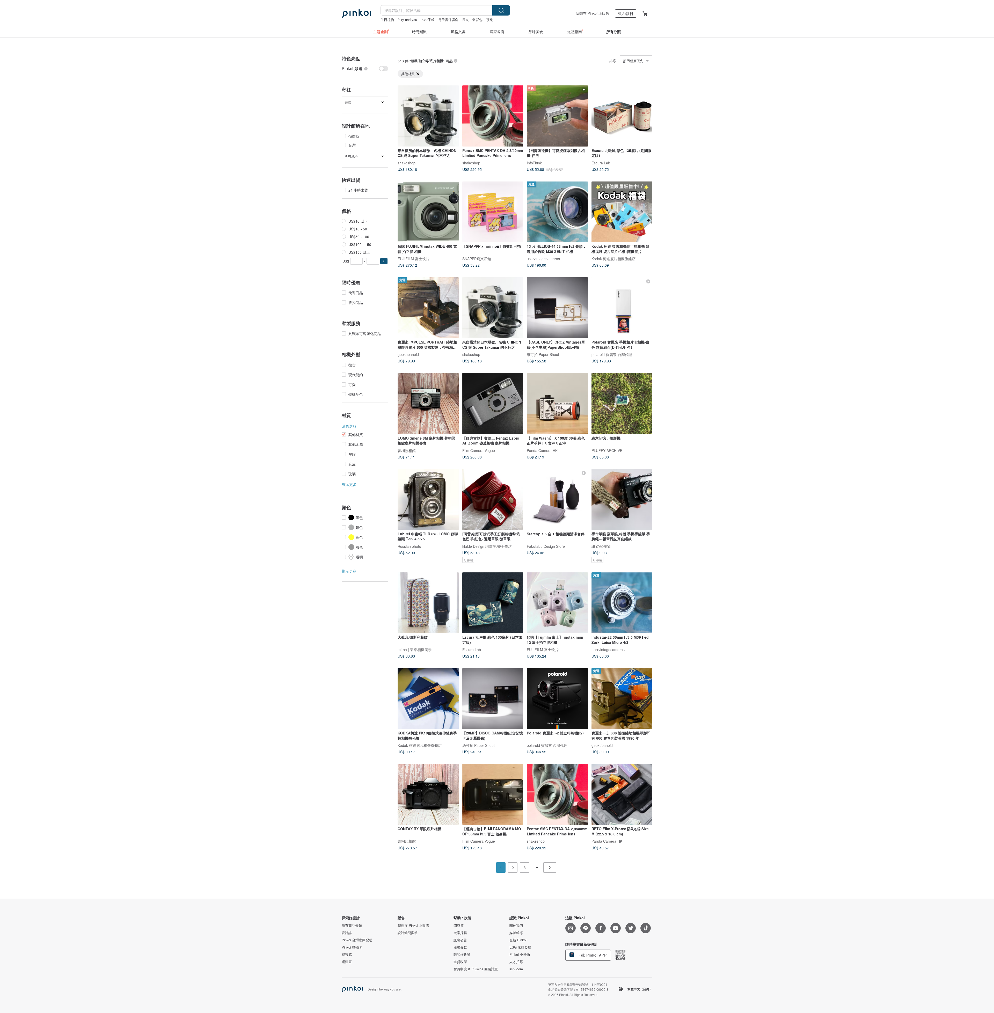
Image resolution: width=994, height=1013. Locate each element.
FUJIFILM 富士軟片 (413, 258)
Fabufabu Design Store (546, 546)
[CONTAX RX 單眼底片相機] (428, 794)
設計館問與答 (408, 933)
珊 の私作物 (601, 546)
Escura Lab (600, 162)
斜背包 (477, 19)
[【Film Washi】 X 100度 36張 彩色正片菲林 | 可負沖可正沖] (557, 403)
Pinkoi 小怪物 (519, 954)
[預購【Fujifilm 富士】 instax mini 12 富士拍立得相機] (557, 602)
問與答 (459, 925)
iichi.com (516, 969)
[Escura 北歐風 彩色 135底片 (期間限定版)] (622, 116)
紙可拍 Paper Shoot (543, 354)
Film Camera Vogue (478, 450)
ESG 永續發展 (520, 947)
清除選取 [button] (349, 426)
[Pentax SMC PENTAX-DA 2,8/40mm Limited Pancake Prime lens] (492, 116)
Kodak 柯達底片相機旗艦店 (613, 258)
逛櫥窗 (347, 962)
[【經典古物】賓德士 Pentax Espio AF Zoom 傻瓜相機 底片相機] (492, 403)
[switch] (365, 68)
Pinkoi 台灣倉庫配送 (357, 940)
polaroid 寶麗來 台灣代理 (611, 354)
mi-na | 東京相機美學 (415, 649)
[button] (384, 261)
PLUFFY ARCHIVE (606, 450)
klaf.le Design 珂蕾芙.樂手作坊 (487, 546)
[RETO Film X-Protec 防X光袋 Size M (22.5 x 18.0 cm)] (622, 794)
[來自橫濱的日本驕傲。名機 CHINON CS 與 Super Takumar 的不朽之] (428, 116)
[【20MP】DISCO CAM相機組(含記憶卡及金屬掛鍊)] (492, 698)
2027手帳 (428, 19)
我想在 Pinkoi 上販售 (592, 13)
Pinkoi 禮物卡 (352, 947)
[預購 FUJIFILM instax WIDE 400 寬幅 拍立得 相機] (428, 212)
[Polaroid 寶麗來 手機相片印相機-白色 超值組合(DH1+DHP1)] (622, 307)
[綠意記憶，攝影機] (622, 403)
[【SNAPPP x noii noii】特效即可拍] (492, 212)
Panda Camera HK (542, 450)
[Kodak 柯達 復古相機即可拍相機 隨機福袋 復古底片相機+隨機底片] (622, 212)
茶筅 (489, 19)
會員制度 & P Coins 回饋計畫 (476, 969)
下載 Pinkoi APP (591, 955)
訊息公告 (460, 940)
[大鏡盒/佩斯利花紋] (428, 602)
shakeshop (406, 162)
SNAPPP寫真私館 (476, 258)
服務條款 (460, 947)
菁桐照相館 (407, 450)
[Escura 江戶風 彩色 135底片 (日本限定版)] (492, 602)
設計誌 (347, 933)
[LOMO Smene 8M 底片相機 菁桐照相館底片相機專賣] (428, 403)
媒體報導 (516, 933)
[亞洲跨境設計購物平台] (356, 13)
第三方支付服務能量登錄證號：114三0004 (577, 984)
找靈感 (347, 954)
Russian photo (409, 546)
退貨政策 (460, 962)
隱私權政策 (462, 954)
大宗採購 (460, 933)
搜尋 (501, 10)
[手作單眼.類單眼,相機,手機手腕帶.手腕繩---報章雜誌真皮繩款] (622, 499)
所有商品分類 (352, 925)
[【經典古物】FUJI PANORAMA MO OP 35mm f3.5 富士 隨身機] (492, 794)
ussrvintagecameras (543, 258)
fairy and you (407, 19)
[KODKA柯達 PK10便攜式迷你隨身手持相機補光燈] (428, 698)
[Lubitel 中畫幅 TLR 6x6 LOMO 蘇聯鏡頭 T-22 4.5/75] (428, 499)
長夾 (465, 19)
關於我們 (516, 925)
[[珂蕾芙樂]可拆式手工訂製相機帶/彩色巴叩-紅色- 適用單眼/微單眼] (492, 499)
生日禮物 (387, 19)
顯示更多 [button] (349, 484)
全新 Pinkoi (518, 940)
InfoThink (534, 162)
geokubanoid (408, 354)
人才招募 (516, 962)
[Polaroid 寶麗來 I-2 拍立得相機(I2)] (557, 698)
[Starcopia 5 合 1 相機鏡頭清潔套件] (557, 499)
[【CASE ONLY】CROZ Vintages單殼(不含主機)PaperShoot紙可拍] (557, 307)
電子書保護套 (448, 19)
